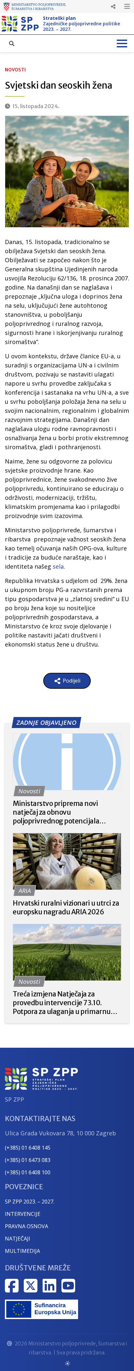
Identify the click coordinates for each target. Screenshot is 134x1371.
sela (58, 566)
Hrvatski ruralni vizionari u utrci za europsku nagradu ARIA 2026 (66, 907)
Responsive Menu (113, 6)
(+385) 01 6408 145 (27, 1147)
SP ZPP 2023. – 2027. (29, 1201)
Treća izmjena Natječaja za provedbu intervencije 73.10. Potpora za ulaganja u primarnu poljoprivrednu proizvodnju (62, 1003)
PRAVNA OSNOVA (26, 1226)
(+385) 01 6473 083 (27, 1160)
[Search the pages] (12, 43)
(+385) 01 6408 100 (27, 1172)
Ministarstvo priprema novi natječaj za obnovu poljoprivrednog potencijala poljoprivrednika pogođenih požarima (56, 812)
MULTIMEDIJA (22, 1250)
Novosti (15, 70)
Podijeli (70, 680)
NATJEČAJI (17, 1238)
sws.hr (67, 1363)
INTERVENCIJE (22, 1213)
